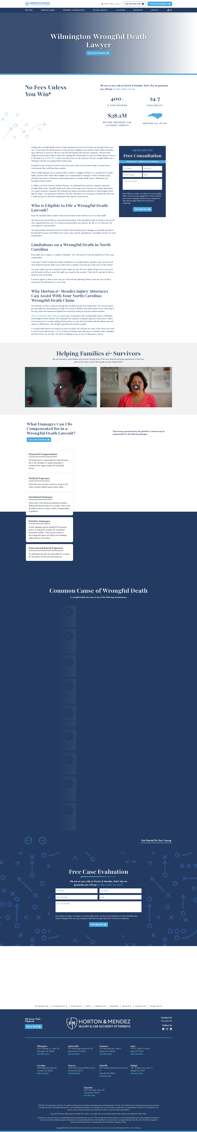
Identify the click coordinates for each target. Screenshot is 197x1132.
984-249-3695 (137, 1054)
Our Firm (28, 10)
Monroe (114, 1006)
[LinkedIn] (171, 1029)
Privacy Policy (106, 1128)
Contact (155, 10)
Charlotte (156, 1006)
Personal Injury (48, 10)
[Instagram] (167, 1029)
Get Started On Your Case (155, 840)
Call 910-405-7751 (133, 4)
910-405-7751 (49, 158)
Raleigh (126, 1006)
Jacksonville (59, 1006)
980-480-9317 (74, 1073)
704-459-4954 (105, 1054)
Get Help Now (141, 209)
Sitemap (113, 1128)
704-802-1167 (89, 1095)
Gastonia (76, 1006)
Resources (138, 10)
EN (171, 10)
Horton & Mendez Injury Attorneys (46, 316)
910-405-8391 (74, 1054)
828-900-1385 (105, 1076)
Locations (120, 10)
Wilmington (42, 1006)
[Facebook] (163, 1029)
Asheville (140, 1006)
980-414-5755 (43, 1073)
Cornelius (100, 1006)
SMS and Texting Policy (94, 1128)
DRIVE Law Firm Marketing (133, 1128)
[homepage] (37, 3)
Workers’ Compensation (73, 10)
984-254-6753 (137, 1073)
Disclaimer (83, 1128)
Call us (58, 331)
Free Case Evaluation (158, 4)
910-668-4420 (43, 1054)
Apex (88, 1006)
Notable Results (100, 10)
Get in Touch (32, 1026)
